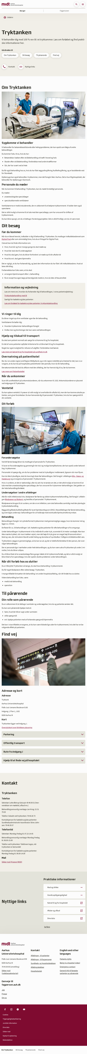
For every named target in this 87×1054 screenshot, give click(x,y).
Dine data (6, 1027)
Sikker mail (6, 1031)
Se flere (47, 927)
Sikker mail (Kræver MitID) (12, 862)
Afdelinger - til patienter (40, 955)
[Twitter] (17, 1009)
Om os (4, 997)
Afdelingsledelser (37, 967)
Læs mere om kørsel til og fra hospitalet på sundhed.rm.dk (24, 352)
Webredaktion (7, 1040)
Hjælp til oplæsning (10, 1036)
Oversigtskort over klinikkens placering (17, 727)
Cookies (5, 1015)
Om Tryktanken (10, 55)
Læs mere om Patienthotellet (13, 371)
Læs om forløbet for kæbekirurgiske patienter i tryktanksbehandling (31, 303)
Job (3, 990)
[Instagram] (11, 1009)
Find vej (56, 55)
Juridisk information (10, 1023)
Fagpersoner (64, 11)
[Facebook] (5, 1009)
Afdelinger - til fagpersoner (41, 959)
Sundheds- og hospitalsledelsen (43, 963)
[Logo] (12, 4)
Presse (4, 994)
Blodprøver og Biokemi (14, 499)
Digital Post (6, 239)
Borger (22, 11)
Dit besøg (26, 55)
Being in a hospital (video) (70, 963)
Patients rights (65, 959)
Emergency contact (67, 966)
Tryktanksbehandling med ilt (15, 295)
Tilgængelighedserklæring (12, 1019)
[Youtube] (24, 1009)
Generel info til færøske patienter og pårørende (69, 972)
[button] (76, 4)
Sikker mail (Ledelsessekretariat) (10, 972)
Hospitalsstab (36, 971)
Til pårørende (41, 55)
